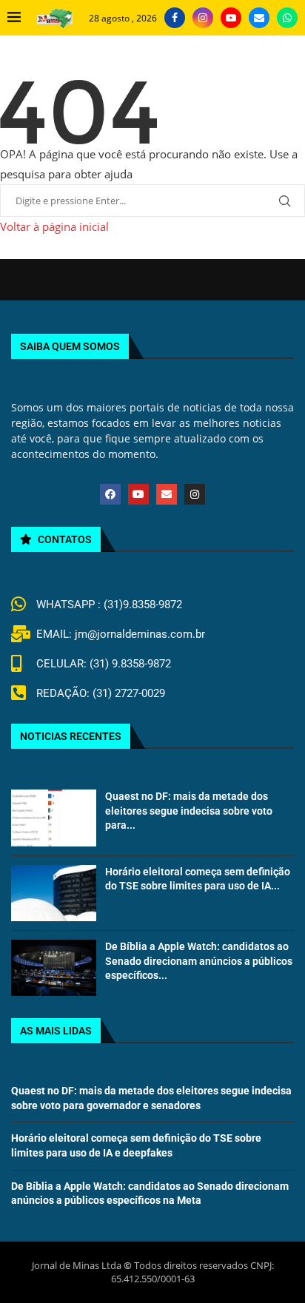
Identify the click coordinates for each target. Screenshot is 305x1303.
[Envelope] (166, 494)
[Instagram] (202, 17)
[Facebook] (174, 17)
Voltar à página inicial (54, 226)
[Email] (259, 17)
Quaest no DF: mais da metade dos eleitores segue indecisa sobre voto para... (188, 810)
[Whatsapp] (287, 17)
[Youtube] (231, 17)
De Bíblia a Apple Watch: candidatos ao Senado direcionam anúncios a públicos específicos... (198, 960)
